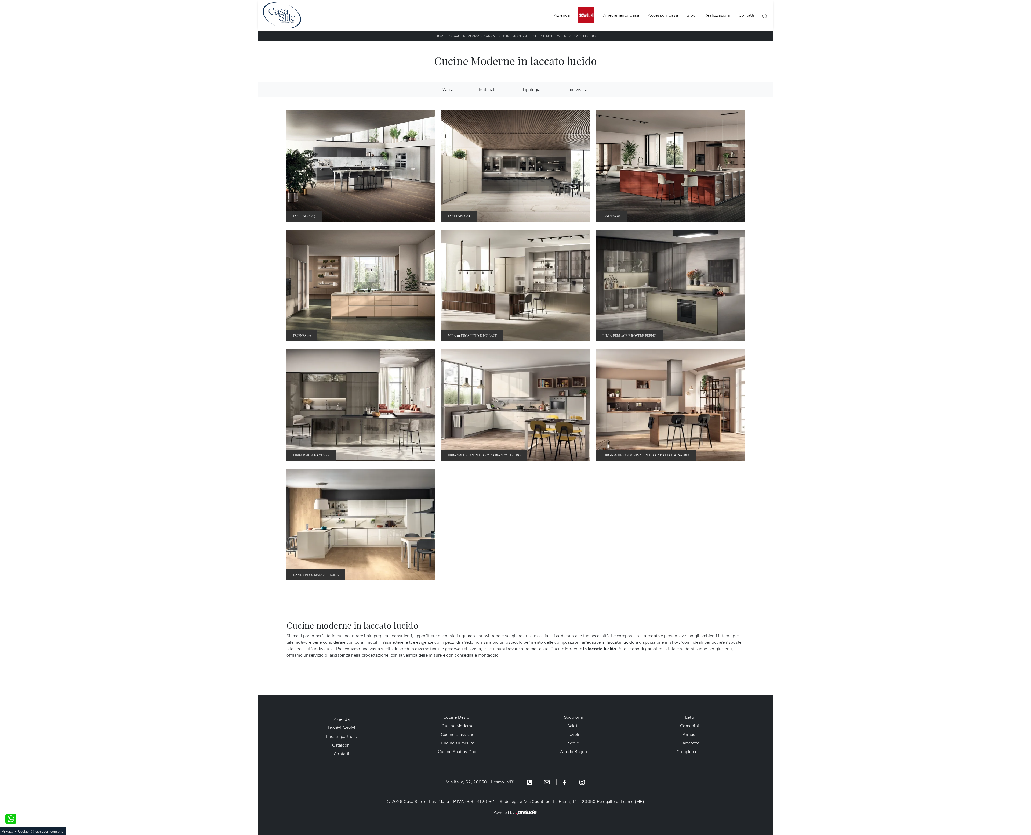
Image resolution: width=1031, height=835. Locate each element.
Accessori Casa (663, 15)
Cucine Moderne (514, 36)
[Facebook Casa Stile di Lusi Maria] (565, 782)
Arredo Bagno (573, 752)
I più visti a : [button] (578, 90)
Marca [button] (447, 90)
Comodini (689, 726)
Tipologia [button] (531, 90)
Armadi (690, 734)
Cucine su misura (457, 743)
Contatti (746, 15)
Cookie (23, 831)
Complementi (689, 752)
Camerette (689, 743)
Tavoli (573, 734)
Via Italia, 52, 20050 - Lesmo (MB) (480, 782)
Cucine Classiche (457, 734)
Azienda (562, 15)
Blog (691, 15)
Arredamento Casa (621, 15)
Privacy (8, 831)
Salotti (573, 726)
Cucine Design (457, 717)
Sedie (573, 743)
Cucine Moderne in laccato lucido (564, 36)
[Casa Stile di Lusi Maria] (282, 15)
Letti (689, 717)
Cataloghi (341, 745)
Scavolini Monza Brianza (472, 36)
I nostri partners (341, 737)
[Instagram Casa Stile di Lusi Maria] (582, 782)
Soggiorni (573, 717)
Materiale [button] (487, 90)
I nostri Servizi (341, 728)
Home (440, 36)
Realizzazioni (717, 15)
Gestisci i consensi (49, 831)
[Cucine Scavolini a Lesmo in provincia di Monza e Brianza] (586, 15)
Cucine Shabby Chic (457, 752)
